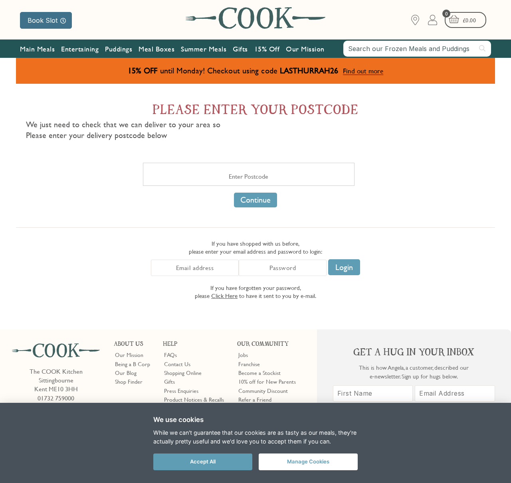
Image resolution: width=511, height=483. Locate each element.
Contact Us (177, 363)
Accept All (203, 461)
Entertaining (80, 49)
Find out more (363, 71)
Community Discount (263, 390)
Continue (255, 200)
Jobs (243, 354)
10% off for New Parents (267, 381)
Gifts (240, 49)
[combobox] (417, 48)
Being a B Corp (132, 363)
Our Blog (126, 372)
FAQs (170, 354)
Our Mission (305, 49)
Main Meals (37, 49)
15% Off (267, 49)
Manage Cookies (308, 461)
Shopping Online (183, 372)
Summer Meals (203, 49)
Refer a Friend (254, 399)
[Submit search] (482, 48)
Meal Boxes (156, 49)
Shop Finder (129, 381)
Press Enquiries (181, 390)
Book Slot (42, 20)
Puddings (118, 49)
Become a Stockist (259, 372)
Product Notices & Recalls (194, 399)
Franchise (249, 363)
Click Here (224, 295)
